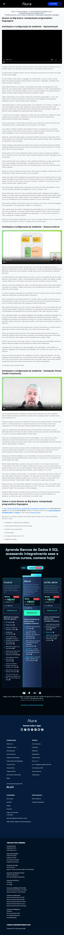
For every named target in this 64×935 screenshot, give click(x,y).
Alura (13, 11)
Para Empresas (11, 750)
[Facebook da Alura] (25, 729)
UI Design (9, 882)
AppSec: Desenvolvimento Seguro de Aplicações (20, 869)
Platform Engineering (12, 875)
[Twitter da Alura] (28, 729)
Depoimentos (35, 754)
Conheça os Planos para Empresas (32, 705)
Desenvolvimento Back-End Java (16, 903)
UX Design (9, 884)
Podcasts (9, 809)
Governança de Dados (13, 859)
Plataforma (35, 750)
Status (8, 778)
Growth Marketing (11, 917)
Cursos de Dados (22, 11)
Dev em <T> (35, 761)
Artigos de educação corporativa (12, 813)
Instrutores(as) (36, 757)
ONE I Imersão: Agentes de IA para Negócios (19, 821)
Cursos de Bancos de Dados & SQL (40, 11)
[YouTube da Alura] (21, 729)
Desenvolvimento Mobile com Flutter (17, 890)
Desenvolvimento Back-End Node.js (16, 905)
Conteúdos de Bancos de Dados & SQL (31, 13)
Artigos (8, 805)
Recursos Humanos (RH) (13, 913)
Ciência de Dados (11, 855)
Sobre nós (9, 744)
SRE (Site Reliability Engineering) (16, 877)
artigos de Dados (35, 512)
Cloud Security (11, 867)
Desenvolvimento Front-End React (16, 892)
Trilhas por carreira (16, 843)
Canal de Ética (10, 768)
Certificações (35, 774)
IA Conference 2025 (37, 768)
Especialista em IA (11, 850)
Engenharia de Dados (13, 862)
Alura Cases (10, 798)
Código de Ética (11, 771)
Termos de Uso (11, 764)
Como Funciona (36, 744)
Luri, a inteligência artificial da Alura (41, 764)
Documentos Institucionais (14, 774)
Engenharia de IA (11, 848)
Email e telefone (36, 798)
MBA (24, 928)
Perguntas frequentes (38, 802)
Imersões (9, 802)
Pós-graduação (18, 928)
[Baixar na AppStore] (38, 729)
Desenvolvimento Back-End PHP (15, 897)
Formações (35, 747)
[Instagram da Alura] (32, 729)
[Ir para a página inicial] (26, 4)
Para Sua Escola (11, 754)
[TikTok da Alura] (42, 729)
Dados (17, 512)
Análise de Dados (11, 857)
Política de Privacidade (13, 757)
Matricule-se (12, 610)
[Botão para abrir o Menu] (4, 4)
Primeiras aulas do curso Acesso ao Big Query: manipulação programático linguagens (32, 15)
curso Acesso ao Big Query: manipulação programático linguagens (24, 508)
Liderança (9, 911)
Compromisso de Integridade (15, 761)
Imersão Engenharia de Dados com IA (17, 818)
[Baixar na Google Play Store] (35, 729)
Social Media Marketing (13, 915)
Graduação (10, 928)
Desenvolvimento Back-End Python (16, 901)
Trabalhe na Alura (11, 747)
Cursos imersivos (36, 771)
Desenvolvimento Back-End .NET (16, 899)
